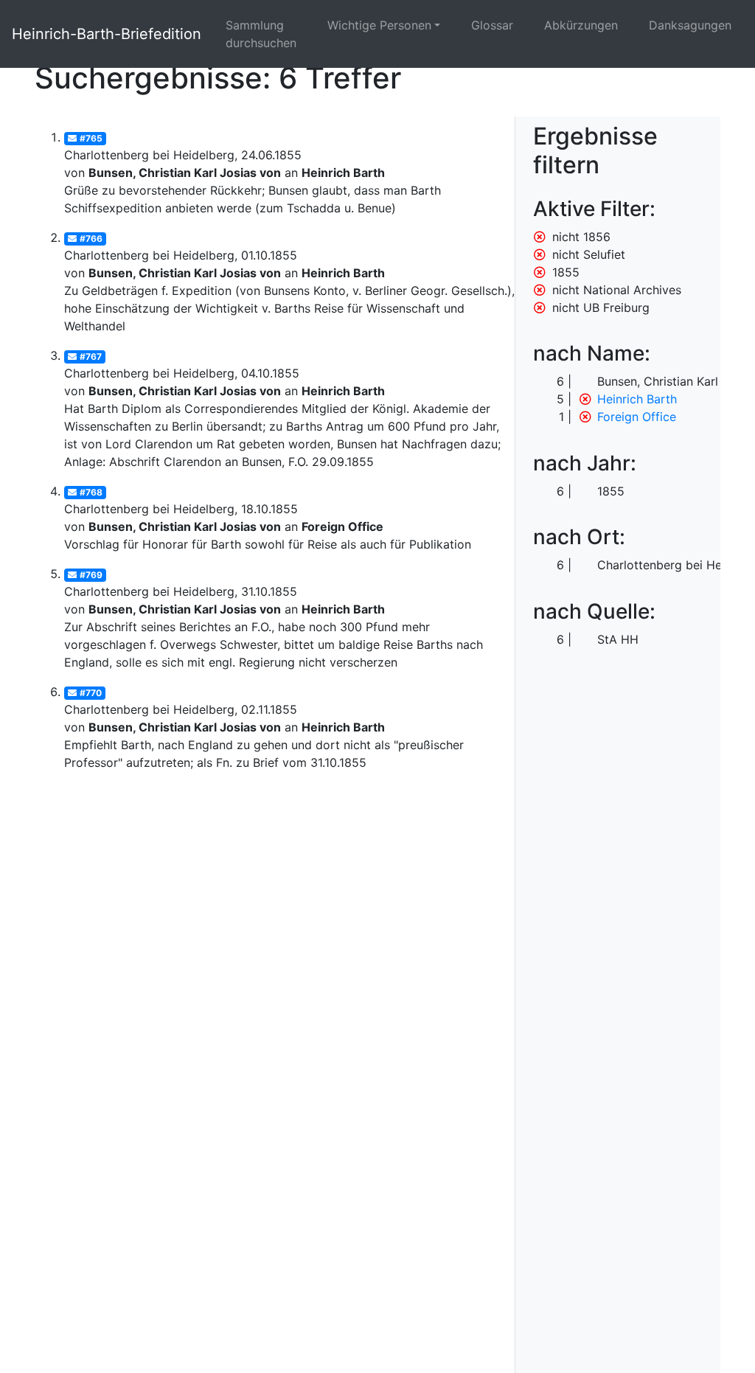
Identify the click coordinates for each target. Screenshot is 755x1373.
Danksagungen (690, 25)
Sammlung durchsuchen (261, 34)
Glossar (492, 25)
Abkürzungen (581, 25)
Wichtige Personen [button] (379, 25)
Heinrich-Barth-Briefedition (106, 34)
